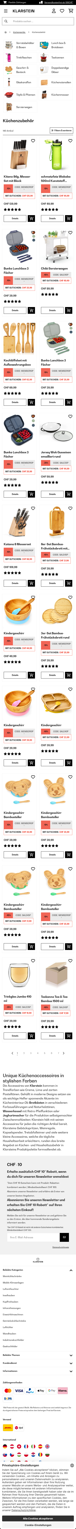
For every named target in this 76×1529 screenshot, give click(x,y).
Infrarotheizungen (12, 1308)
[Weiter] (63, 1053)
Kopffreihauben (10, 1301)
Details (15, 218)
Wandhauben (9, 1333)
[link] (19, 154)
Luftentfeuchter (11, 1289)
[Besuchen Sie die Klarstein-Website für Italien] (33, 1446)
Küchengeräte (19, 32)
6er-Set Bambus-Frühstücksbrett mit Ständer (54, 546)
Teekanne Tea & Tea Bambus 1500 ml (54, 999)
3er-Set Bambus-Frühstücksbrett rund (55, 635)
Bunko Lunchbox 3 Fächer (16, 270)
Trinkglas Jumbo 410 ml (17, 999)
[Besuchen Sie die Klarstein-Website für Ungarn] (19, 1455)
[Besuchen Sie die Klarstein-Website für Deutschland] (5, 1446)
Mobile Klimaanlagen (13, 1282)
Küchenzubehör (39, 32)
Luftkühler (8, 1327)
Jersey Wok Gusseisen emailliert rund (56, 454)
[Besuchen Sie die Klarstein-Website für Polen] (26, 1455)
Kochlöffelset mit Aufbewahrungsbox (17, 362)
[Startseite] (9, 32)
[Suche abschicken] (6, 21)
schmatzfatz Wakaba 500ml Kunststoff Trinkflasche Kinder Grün (56, 179)
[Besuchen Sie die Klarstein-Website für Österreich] (12, 1446)
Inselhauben (9, 1295)
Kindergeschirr (14, 633)
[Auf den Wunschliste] (33, 141)
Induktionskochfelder (13, 1340)
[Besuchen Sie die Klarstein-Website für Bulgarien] (47, 1455)
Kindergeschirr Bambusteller (14, 815)
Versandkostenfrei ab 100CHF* (58, 2)
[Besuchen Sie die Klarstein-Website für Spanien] (40, 1446)
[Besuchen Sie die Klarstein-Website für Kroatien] (33, 1455)
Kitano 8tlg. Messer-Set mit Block (17, 179)
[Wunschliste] (62, 11)
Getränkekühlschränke (14, 1321)
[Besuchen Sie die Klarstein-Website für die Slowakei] (5, 1455)
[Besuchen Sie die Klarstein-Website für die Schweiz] (19, 1446)
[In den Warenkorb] (31, 218)
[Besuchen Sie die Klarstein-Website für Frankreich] (26, 1446)
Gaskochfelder (10, 1346)
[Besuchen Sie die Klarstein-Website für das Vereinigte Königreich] (47, 1446)
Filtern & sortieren (63, 130)
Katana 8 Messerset (17, 544)
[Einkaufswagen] (70, 11)
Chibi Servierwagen (54, 268)
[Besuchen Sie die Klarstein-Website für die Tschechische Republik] (12, 1455)
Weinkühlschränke (12, 1276)
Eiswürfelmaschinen (13, 1314)
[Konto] (54, 10)
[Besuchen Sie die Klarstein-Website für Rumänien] (40, 1455)
